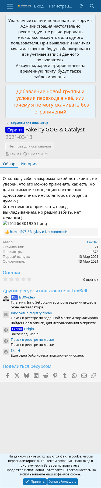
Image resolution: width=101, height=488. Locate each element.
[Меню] (10, 6)
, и (39, 232)
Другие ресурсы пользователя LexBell (45, 290)
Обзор (9, 163)
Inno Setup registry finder (31, 313)
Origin (23, 328)
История (29, 163)
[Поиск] (92, 6)
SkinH (15, 350)
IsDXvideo (23, 297)
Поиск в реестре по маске (32, 339)
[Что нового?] (81, 6)
